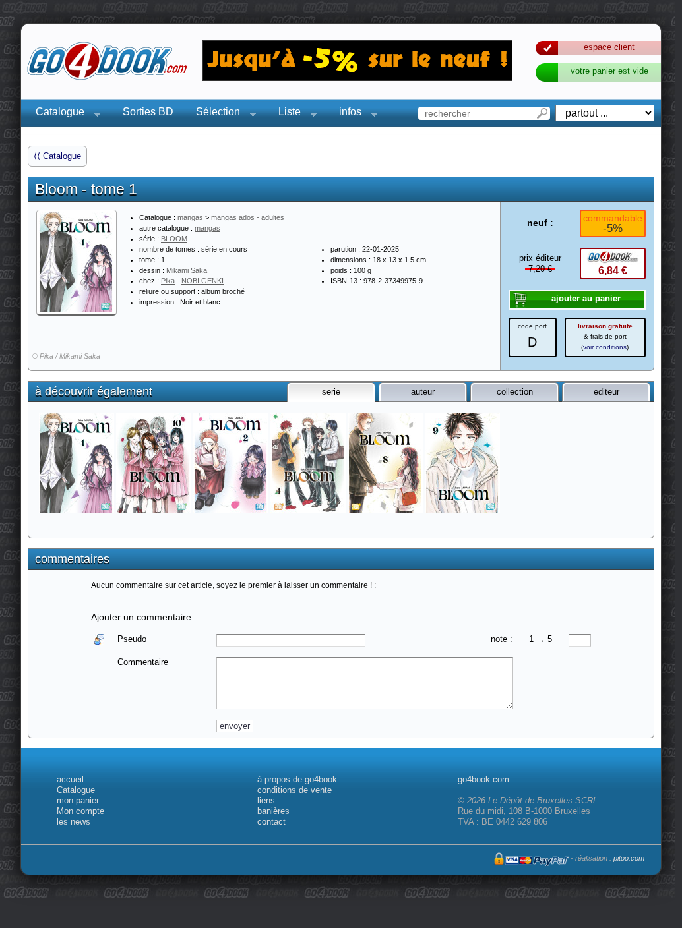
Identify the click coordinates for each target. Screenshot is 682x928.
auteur (423, 392)
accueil (70, 779)
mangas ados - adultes (247, 217)
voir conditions (605, 347)
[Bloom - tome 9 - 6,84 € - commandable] (463, 463)
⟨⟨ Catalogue (57, 156)
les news (73, 821)
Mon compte (80, 811)
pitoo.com (628, 858)
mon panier (78, 800)
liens (266, 800)
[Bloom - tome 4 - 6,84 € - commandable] (309, 463)
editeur (606, 392)
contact (271, 821)
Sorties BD (148, 111)
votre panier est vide (609, 71)
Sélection (214, 113)
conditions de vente (294, 790)
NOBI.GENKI (202, 281)
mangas (190, 217)
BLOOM (174, 239)
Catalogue (56, 113)
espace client (609, 47)
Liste (285, 113)
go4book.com (483, 779)
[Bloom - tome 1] (76, 262)
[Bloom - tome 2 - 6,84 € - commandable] (231, 463)
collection (515, 392)
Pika (168, 281)
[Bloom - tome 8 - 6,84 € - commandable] (386, 463)
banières (273, 811)
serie (331, 392)
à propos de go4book (297, 779)
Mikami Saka (186, 270)
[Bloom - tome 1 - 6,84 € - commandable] (77, 463)
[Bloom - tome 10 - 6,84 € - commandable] (154, 463)
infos (346, 113)
